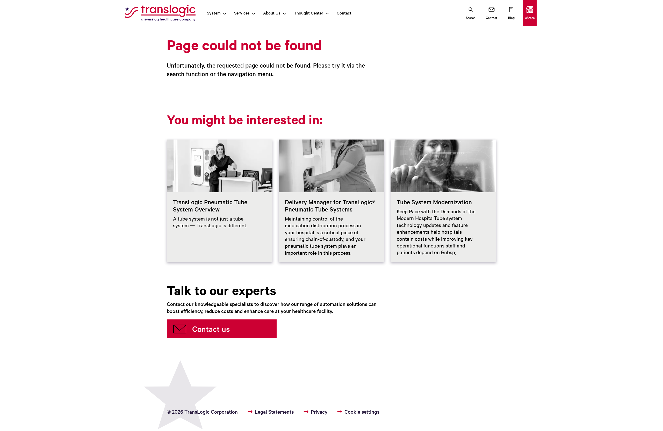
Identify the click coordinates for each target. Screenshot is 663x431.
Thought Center (308, 13)
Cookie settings (361, 411)
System (214, 13)
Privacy (319, 411)
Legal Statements (274, 411)
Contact (344, 13)
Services (242, 13)
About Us (271, 13)
